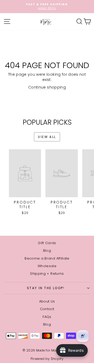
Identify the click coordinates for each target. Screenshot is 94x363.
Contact (47, 308)
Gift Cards (47, 242)
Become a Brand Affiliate (47, 258)
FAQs (47, 316)
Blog (47, 250)
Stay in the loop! (45, 288)
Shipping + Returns (47, 273)
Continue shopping (47, 87)
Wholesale (47, 265)
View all (47, 137)
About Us (47, 301)
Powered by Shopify (47, 358)
